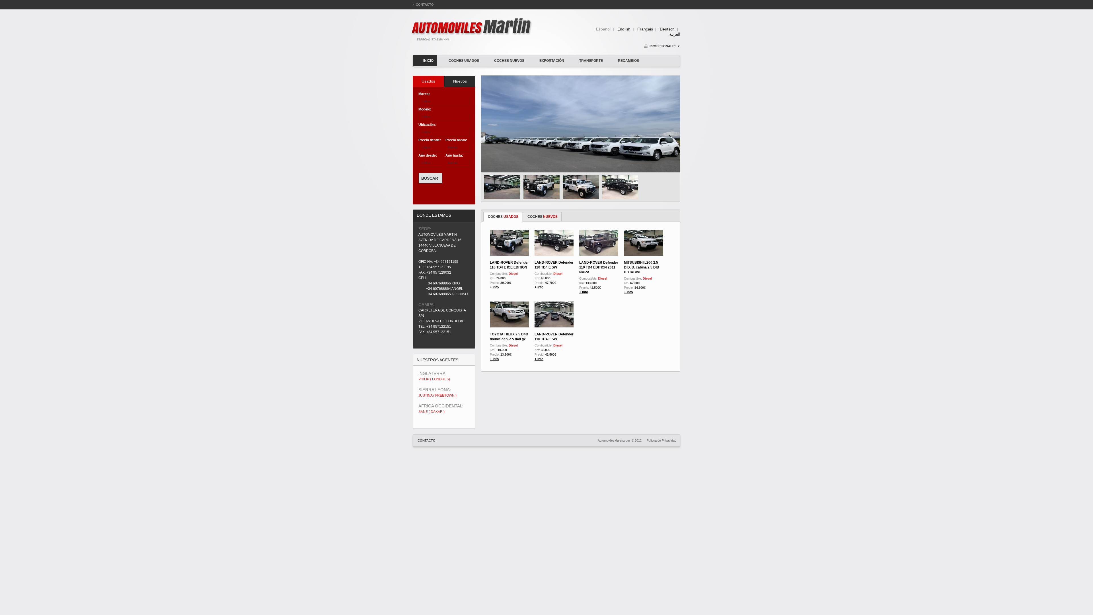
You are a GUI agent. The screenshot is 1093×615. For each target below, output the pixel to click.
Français (645, 29)
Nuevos (460, 81)
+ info (494, 287)
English (623, 29)
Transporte (591, 61)
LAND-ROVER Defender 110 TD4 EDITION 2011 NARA (598, 267)
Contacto (425, 4)
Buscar (429, 178)
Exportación (551, 61)
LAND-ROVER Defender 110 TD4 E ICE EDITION (509, 265)
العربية (674, 34)
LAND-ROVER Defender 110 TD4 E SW (554, 265)
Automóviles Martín (472, 29)
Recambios (628, 61)
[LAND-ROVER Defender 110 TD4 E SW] (502, 187)
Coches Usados (464, 61)
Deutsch (667, 29)
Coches (503, 217)
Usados (428, 81)
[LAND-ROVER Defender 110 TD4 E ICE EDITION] (541, 187)
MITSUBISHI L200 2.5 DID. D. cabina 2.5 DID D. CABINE (641, 267)
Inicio (428, 61)
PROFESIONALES (665, 46)
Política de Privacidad (661, 440)
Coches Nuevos (509, 61)
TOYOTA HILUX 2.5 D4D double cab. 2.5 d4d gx (509, 336)
